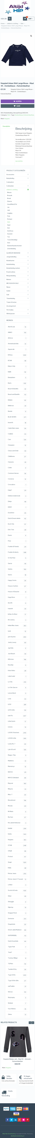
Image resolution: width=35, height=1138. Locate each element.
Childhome (17, 456)
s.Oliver (17, 885)
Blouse (9, 192)
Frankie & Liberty (17, 552)
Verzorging (9, 310)
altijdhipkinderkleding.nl (17, 1136)
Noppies (7, 119)
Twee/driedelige (12, 240)
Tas (8, 237)
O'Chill (17, 845)
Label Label (17, 676)
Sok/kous (10, 231)
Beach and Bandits (17, 394)
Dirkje (17, 501)
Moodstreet (17, 800)
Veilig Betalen (9, 1077)
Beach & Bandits (17, 389)
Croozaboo (17, 485)
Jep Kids (17, 648)
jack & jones (17, 637)
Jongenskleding (11, 257)
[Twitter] (11, 1120)
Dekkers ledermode (17, 496)
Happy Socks (17, 580)
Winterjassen (10, 314)
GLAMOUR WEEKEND (13, 253)
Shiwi (17, 896)
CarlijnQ (17, 434)
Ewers (17, 535)
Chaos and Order (17, 451)
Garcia (17, 563)
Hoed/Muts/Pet (12, 204)
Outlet (8, 291)
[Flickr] (23, 1120)
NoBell (17, 828)
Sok (8, 228)
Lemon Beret (17, 693)
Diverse (9, 201)
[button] (31, 36)
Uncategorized (11, 306)
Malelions (17, 761)
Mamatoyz (17, 766)
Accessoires (10, 174)
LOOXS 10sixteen (17, 733)
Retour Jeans (17, 873)
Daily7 (17, 490)
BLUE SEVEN (17, 417)
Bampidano (17, 377)
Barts (17, 383)
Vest (8, 243)
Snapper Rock (17, 913)
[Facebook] (7, 1120)
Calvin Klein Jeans (17, 428)
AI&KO (17, 332)
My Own (17, 817)
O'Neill (17, 851)
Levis (17, 699)
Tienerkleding (10, 298)
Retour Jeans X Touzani (17, 879)
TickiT (17, 952)
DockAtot (17, 513)
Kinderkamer (10, 260)
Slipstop (17, 907)
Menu (3, 19)
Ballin (17, 372)
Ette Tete (17, 530)
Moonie (17, 806)
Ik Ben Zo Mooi (17, 614)
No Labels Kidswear (17, 823)
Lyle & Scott (17, 749)
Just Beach (17, 654)
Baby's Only (17, 366)
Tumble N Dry (17, 969)
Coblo (17, 468)
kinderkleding (10, 264)
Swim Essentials (17, 941)
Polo (8, 216)
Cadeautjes (10, 186)
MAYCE (17, 772)
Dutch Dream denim (17, 518)
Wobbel (17, 1003)
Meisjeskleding (11, 276)
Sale (7, 295)
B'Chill (17, 361)
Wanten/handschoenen (14, 246)
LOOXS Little (17, 738)
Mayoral (17, 783)
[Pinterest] (27, 1120)
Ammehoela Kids (17, 344)
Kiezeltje (17, 665)
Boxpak (9, 195)
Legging (9, 213)
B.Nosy (17, 355)
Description (6, 126)
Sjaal (8, 225)
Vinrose (17, 992)
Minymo (17, 789)
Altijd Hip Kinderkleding (9, 1133)
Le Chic (17, 682)
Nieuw (8, 287)
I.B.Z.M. (17, 603)
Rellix (17, 868)
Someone (17, 919)
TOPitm (17, 964)
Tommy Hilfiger (17, 958)
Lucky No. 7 (17, 744)
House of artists (17, 586)
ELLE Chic (17, 524)
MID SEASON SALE (12, 283)
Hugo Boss (17, 597)
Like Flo (17, 716)
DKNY (17, 507)
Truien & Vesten (11, 302)
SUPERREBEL (17, 935)
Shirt (8, 115)
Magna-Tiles (17, 755)
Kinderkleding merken (13, 268)
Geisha (17, 569)
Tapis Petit (17, 947)
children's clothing (12, 190)
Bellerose (17, 406)
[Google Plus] (19, 1120)
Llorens (17, 727)
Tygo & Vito (17, 975)
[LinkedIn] (15, 1120)
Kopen (18, 101)
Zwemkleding (11, 249)
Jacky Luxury (17, 642)
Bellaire (17, 400)
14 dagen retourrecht (28, 1077)
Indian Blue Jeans (17, 625)
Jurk (8, 210)
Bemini (17, 411)
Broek (9, 198)
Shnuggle (17, 902)
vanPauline (17, 986)
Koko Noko (17, 671)
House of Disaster (17, 592)
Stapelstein (17, 924)
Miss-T (17, 795)
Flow (17, 541)
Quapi (17, 862)
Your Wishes (17, 1009)
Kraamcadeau (10, 272)
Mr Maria (17, 811)
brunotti (17, 423)
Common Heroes (17, 473)
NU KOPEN (18, 161)
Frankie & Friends (17, 547)
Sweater (10, 234)
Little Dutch (17, 721)
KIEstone (17, 659)
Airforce (17, 338)
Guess (17, 575)
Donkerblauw (19, 115)
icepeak (17, 609)
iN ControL (17, 620)
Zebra (17, 1014)
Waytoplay (17, 997)
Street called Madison (17, 930)
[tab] (7, 126)
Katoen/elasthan (29, 115)
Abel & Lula (17, 327)
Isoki (17, 631)
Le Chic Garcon (17, 687)
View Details (17, 1038)
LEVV (17, 704)
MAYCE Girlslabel (17, 778)
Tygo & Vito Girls (17, 981)
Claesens (17, 462)
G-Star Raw (17, 558)
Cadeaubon (10, 182)
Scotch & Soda (17, 890)
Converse (17, 479)
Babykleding (10, 178)
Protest (17, 857)
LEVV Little (17, 710)
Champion (17, 445)
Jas (8, 207)
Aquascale (17, 349)
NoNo (17, 834)
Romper (9, 219)
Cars (17, 439)
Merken (8, 279)
